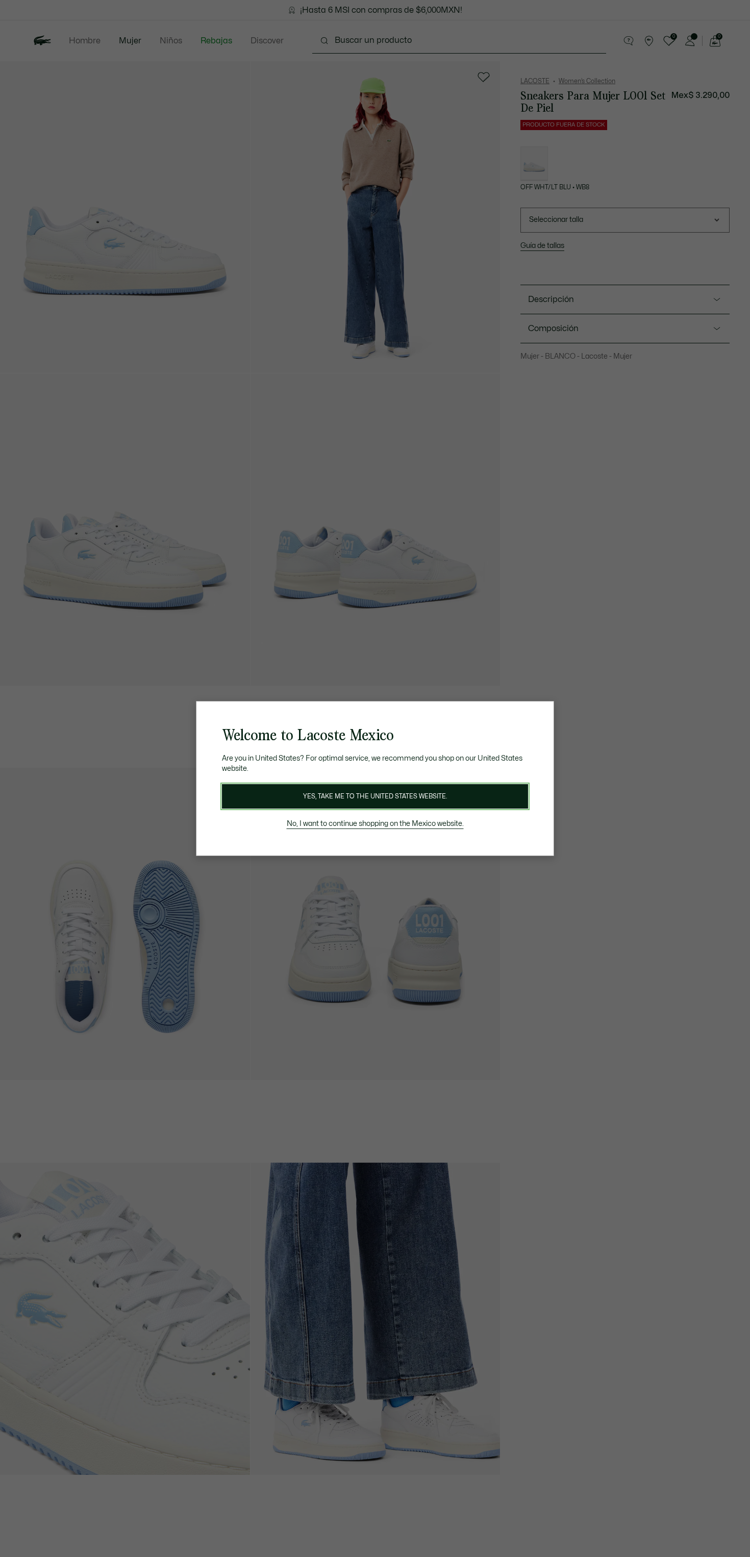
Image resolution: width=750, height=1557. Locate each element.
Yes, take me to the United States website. (375, 796)
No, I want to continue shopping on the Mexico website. (375, 823)
